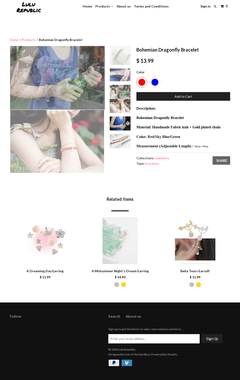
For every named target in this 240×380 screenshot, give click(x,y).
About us (124, 6)
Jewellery (162, 158)
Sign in (205, 6)
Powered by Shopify (164, 354)
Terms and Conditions (151, 6)
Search (114, 316)
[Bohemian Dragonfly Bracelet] (57, 78)
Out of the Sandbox (137, 354)
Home (87, 6)
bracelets (152, 163)
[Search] (215, 6)
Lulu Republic (29, 7)
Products (103, 6)
